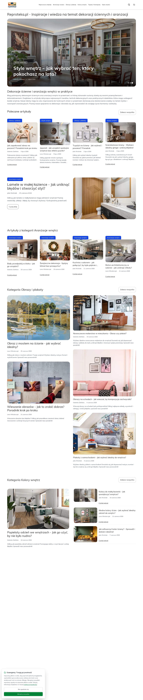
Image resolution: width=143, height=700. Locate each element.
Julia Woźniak (77, 151)
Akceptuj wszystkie (23, 694)
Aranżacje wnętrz (58, 5)
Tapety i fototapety (94, 5)
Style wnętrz (106, 5)
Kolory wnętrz (82, 5)
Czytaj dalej (13, 207)
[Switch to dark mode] (134, 4)
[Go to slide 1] (128, 82)
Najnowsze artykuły (45, 5)
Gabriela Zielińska (19, 79)
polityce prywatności (30, 684)
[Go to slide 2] (130, 82)
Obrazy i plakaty (71, 5)
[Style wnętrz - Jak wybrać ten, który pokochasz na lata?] (71, 53)
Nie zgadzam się (23, 689)
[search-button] (129, 5)
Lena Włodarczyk (45, 154)
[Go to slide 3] (132, 83)
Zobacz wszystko (127, 112)
